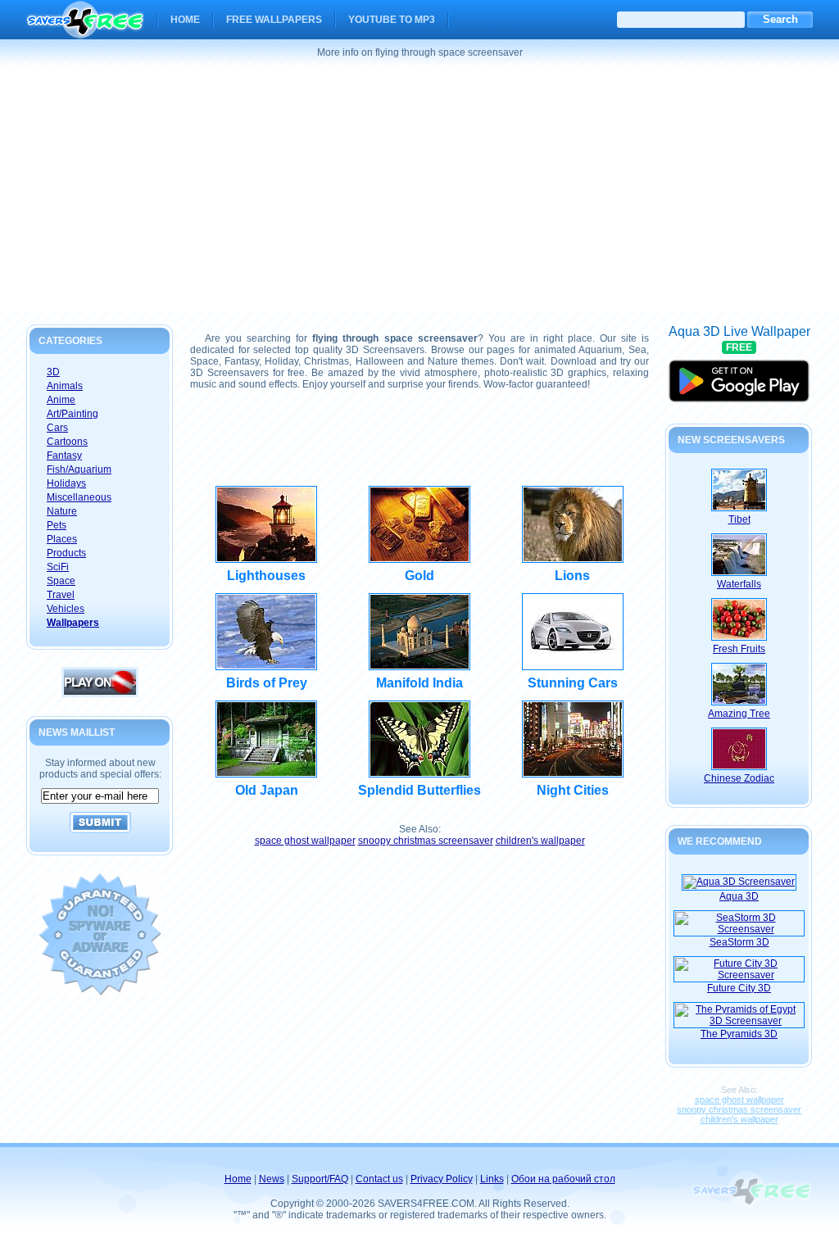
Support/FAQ (320, 1179)
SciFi (58, 567)
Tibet (739, 519)
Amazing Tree (739, 713)
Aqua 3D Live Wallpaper (739, 374)
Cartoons (67, 441)
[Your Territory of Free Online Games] (99, 694)
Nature (62, 511)
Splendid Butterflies (419, 790)
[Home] (85, 28)
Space (61, 581)
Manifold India (419, 683)
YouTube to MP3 (391, 19)
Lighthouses (266, 576)
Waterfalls (739, 584)
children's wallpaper (540, 840)
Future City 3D (739, 988)
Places (62, 539)
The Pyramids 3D (739, 1034)
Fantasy (64, 455)
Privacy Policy (441, 1179)
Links (492, 1179)
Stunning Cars (573, 683)
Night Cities (573, 790)
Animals (65, 386)
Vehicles (65, 608)
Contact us (379, 1179)
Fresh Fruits (739, 649)
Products (66, 553)
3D (53, 372)
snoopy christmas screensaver (425, 840)
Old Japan (266, 790)
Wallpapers (73, 622)
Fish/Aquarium (79, 469)
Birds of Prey (266, 683)
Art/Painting (72, 413)
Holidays (66, 483)
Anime (61, 400)
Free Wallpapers (274, 19)
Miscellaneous (79, 497)
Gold (419, 576)
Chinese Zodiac (739, 778)
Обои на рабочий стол (563, 1179)
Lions (572, 576)
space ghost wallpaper (305, 840)
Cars (57, 427)
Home (185, 19)
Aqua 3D (739, 896)
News (271, 1179)
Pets (56, 525)
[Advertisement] (419, 188)
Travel (61, 595)
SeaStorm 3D (739, 942)
